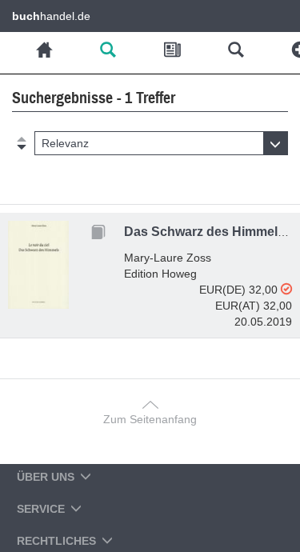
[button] (161, 143)
